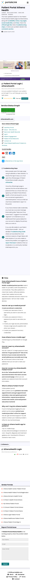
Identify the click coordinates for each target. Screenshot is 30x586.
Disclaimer (21, 574)
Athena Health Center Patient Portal (14, 489)
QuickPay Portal (9, 127)
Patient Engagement (10, 136)
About (11, 574)
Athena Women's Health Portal (12, 496)
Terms (23, 577)
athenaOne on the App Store (14, 161)
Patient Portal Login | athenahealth (12, 84)
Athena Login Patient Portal (11, 515)
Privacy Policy (12, 577)
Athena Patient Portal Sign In (12, 522)
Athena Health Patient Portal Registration (15, 492)
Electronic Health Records (12, 132)
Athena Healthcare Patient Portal (13, 518)
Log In (6, 134)
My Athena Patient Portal (11, 503)
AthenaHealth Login (13, 449)
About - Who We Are (10, 130)
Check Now (25, 98)
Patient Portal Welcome (11, 139)
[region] (15, 46)
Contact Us (7, 141)
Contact (17, 579)
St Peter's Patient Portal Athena (13, 511)
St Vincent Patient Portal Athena (13, 507)
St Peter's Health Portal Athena (12, 500)
